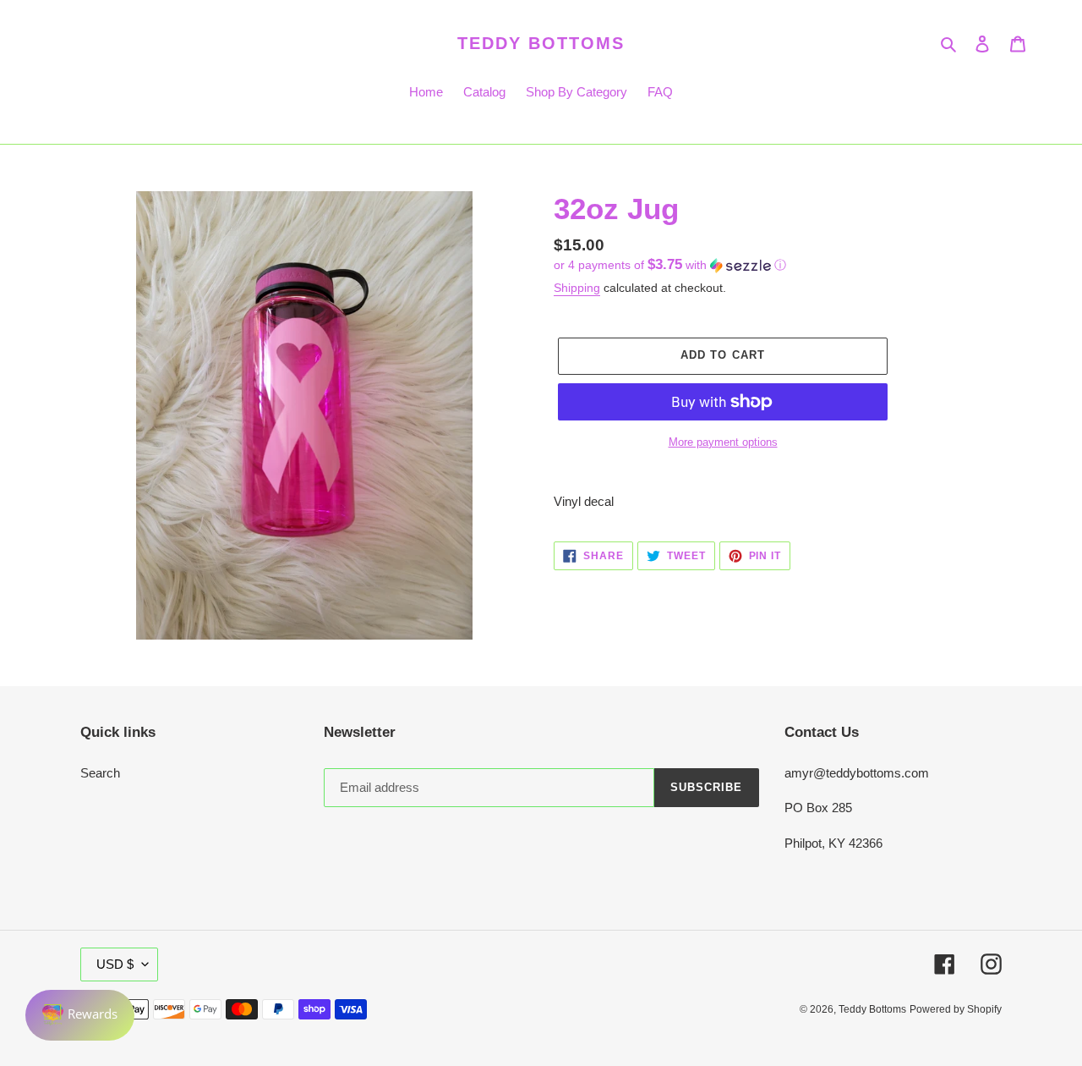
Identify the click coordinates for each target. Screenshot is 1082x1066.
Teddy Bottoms (541, 43)
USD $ (115, 964)
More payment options (723, 442)
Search (100, 773)
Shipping (577, 287)
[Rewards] (79, 1015)
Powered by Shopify (956, 1009)
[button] (670, 265)
